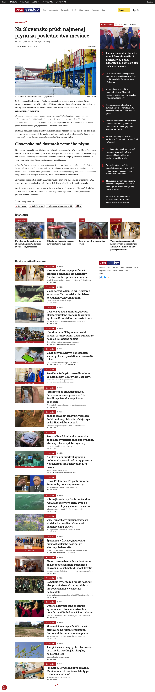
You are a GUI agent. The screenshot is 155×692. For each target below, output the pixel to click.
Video (61, 266)
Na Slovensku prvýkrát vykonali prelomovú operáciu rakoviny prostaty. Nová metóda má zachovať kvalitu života (120, 153)
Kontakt (150, 2)
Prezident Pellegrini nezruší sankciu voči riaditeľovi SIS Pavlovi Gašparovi (122, 139)
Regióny (95, 10)
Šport (104, 10)
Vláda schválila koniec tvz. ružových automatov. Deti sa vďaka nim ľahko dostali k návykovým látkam (68, 294)
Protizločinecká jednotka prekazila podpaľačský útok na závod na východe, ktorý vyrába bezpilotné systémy (70, 440)
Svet (74, 10)
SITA (19, 46)
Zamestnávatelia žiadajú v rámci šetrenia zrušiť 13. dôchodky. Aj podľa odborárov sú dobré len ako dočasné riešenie (122, 60)
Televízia (24, 2)
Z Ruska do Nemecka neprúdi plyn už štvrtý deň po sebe (60, 242)
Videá (108, 267)
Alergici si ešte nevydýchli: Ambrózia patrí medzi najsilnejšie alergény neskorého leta (69, 650)
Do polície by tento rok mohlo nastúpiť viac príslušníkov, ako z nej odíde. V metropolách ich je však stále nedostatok (69, 587)
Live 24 (122, 10)
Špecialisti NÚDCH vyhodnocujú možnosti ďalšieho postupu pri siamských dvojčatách (66, 544)
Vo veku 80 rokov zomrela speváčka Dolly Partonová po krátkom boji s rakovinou (119, 199)
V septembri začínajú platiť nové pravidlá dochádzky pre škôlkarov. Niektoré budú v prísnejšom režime (123, 245)
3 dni (126, 24)
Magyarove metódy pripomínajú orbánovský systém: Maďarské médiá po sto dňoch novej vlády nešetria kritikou (120, 185)
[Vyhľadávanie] (138, 10)
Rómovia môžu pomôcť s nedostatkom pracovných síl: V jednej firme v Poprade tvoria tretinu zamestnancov (120, 169)
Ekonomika (84, 10)
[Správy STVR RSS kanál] (108, 278)
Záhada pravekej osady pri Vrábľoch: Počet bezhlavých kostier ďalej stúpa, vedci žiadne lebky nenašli (68, 419)
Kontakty (102, 267)
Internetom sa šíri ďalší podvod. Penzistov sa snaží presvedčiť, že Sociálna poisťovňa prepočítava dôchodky (120, 77)
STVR (4, 2)
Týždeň (133, 24)
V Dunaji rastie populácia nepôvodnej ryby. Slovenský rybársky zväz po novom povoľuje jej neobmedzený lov (121, 93)
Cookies (101, 273)
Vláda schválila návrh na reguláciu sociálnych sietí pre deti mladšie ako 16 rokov (70, 356)
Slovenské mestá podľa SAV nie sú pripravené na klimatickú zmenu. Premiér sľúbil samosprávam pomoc (68, 630)
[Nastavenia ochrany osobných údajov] (4, 687)
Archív (35, 2)
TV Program (47, 2)
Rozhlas (13, 2)
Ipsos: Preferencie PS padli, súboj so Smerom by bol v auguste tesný (68, 482)
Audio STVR (61, 2)
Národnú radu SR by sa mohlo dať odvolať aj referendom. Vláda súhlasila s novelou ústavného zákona (70, 335)
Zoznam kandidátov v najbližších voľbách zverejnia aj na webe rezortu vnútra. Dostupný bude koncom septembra (121, 125)
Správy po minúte (50, 10)
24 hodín (118, 24)
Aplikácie (129, 267)
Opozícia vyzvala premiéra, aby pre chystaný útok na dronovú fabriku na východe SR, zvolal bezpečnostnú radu (69, 315)
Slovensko (65, 10)
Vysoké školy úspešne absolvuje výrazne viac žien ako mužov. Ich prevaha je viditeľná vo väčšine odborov (70, 609)
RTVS (24, 46)
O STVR (136, 267)
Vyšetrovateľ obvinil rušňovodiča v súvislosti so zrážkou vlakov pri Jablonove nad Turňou (67, 523)
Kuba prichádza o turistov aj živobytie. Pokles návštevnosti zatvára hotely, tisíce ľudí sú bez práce (120, 109)
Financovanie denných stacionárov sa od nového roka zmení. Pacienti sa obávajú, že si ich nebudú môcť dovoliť (69, 565)
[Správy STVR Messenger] (105, 278)
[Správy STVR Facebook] (101, 278)
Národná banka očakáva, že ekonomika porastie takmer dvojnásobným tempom (28, 244)
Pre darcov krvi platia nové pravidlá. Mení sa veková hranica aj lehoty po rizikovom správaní (68, 671)
